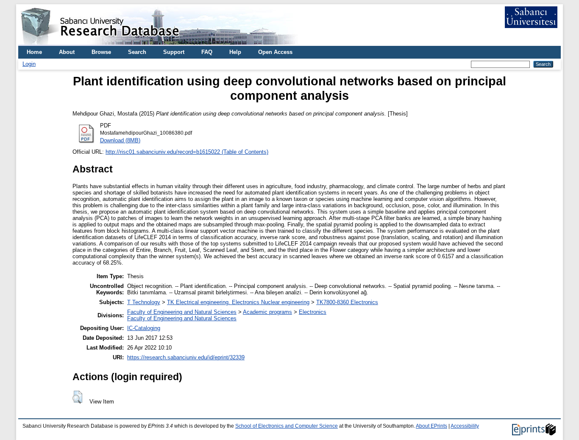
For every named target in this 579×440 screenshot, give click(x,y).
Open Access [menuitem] (275, 52)
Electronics (312, 312)
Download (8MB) (120, 140)
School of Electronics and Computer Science (286, 426)
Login (29, 64)
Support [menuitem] (173, 52)
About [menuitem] (67, 52)
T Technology (143, 302)
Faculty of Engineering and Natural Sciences (182, 312)
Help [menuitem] (235, 52)
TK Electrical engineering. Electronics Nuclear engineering (238, 302)
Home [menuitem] (34, 52)
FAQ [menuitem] (206, 52)
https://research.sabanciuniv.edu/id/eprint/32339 (186, 357)
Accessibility (465, 426)
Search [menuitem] (137, 52)
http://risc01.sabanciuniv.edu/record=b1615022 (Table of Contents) (187, 152)
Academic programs (267, 312)
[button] (77, 397)
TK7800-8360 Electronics (347, 302)
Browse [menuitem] (101, 52)
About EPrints (431, 426)
